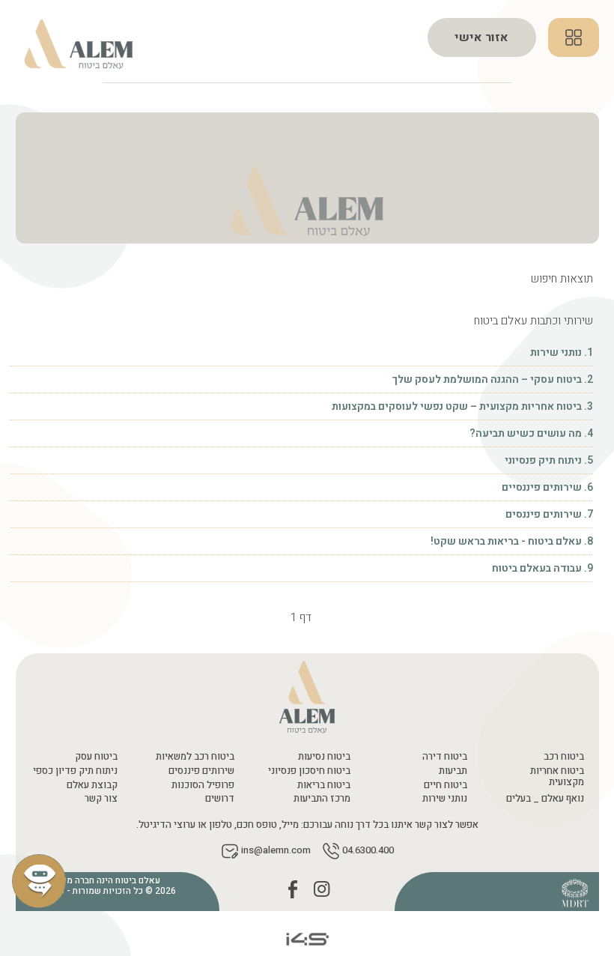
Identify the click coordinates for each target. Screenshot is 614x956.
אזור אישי (481, 37)
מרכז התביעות (322, 798)
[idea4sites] (307, 939)
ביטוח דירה (444, 756)
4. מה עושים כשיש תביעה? (531, 433)
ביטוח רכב (564, 756)
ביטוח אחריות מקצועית (557, 776)
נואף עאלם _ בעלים (545, 798)
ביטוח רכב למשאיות (195, 756)
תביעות (453, 770)
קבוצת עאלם (92, 785)
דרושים (219, 798)
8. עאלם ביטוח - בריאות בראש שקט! (512, 541)
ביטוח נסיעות (324, 756)
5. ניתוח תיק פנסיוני (547, 460)
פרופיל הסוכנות (202, 785)
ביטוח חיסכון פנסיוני (309, 770)
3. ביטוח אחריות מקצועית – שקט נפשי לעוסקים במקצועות (461, 406)
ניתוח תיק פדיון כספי (75, 770)
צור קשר (101, 798)
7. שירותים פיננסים (548, 514)
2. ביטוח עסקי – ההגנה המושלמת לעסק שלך (492, 379)
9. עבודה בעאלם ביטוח (542, 568)
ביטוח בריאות (323, 785)
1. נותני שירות (561, 352)
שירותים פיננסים (201, 770)
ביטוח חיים (445, 785)
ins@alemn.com (276, 851)
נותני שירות (444, 798)
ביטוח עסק (96, 756)
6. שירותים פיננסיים (546, 487)
